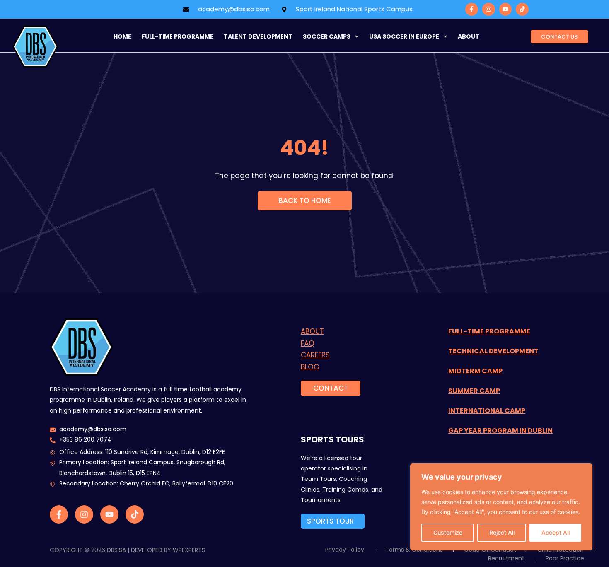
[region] (501, 506)
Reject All (502, 532)
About (468, 36)
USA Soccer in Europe (404, 36)
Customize (447, 532)
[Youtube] (505, 9)
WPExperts (189, 550)
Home (122, 36)
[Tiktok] (522, 9)
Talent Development (258, 36)
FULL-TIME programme (177, 36)
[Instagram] (488, 9)
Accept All (555, 532)
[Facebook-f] (471, 9)
